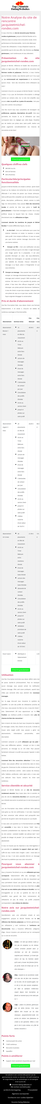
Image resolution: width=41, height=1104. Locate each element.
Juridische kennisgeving (12, 1090)
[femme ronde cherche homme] (7, 944)
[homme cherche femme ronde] (7, 1007)
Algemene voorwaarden (20, 1094)
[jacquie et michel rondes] (20, 146)
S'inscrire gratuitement (20, 159)
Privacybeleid (32, 1090)
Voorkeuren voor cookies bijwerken (20, 1097)
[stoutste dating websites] (20, 6)
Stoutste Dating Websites (20, 1102)
